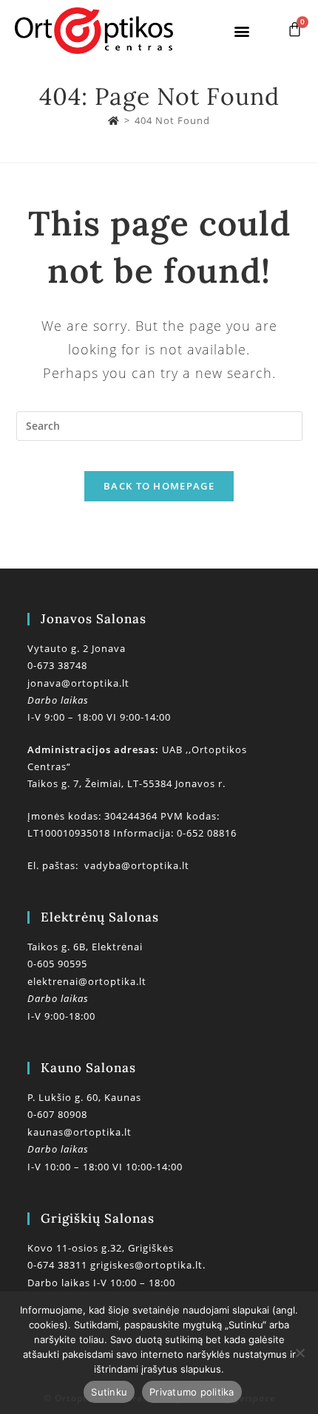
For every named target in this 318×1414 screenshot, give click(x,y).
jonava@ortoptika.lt (78, 683)
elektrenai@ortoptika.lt (86, 981)
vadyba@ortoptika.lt (136, 865)
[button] (242, 30)
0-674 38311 (58, 1264)
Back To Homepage (159, 486)
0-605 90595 (57, 963)
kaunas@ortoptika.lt (79, 1132)
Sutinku (109, 1392)
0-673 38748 (57, 665)
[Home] (114, 120)
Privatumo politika (191, 1392)
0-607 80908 (57, 1114)
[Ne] (299, 1352)
